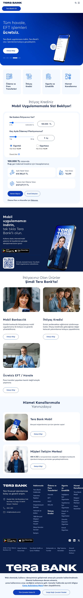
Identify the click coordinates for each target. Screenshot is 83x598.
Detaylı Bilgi (11, 51)
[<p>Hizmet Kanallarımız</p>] (71, 81)
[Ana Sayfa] (12, 3)
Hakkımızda (38, 485)
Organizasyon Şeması (38, 506)
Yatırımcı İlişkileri (36, 496)
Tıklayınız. (34, 200)
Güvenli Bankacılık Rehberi (72, 550)
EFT (49, 498)
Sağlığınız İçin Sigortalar (65, 496)
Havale (50, 494)
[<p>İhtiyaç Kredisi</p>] (32, 81)
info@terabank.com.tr (14, 512)
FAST (49, 501)
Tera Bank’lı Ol (11, 8)
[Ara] (75, 3)
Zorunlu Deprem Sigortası (65, 521)
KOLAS (50, 505)
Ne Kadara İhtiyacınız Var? (22, 117)
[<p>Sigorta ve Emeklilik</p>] (51, 81)
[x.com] (79, 540)
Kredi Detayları (32, 194)
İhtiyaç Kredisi (51, 512)
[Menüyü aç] (79, 3)
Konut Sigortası (65, 529)
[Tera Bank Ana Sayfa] (15, 485)
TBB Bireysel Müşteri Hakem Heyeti (37, 520)
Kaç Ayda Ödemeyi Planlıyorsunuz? (26, 131)
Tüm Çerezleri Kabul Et (27, 592)
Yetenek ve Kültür (37, 512)
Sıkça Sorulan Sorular (38, 528)
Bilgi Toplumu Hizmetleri (61, 549)
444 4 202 (10, 508)
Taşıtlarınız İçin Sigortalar (66, 505)
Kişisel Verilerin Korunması (22, 549)
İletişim (35, 533)
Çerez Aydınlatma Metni (32, 585)
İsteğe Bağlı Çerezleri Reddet (56, 592)
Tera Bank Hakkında (37, 491)
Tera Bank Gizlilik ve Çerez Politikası (36, 549)
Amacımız (37, 501)
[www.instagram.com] (70, 540)
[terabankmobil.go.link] (26, 540)
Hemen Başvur (15, 194)
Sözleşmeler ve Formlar (51, 549)
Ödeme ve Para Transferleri (52, 488)
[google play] (10, 540)
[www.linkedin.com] (74, 540)
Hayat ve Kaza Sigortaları (65, 513)
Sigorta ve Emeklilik (65, 488)
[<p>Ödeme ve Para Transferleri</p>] (12, 81)
